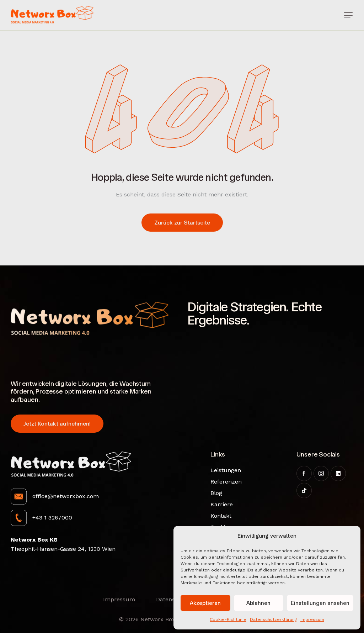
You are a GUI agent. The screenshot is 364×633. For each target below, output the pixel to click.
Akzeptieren (205, 603)
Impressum (312, 619)
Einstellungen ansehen (320, 603)
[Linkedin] (338, 473)
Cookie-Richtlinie (228, 619)
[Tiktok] (304, 490)
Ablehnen (258, 603)
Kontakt (220, 515)
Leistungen (221, 470)
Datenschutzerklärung (273, 619)
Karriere (221, 504)
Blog (216, 493)
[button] (348, 15)
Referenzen (221, 481)
